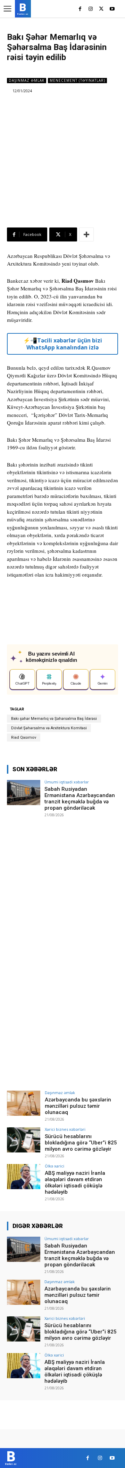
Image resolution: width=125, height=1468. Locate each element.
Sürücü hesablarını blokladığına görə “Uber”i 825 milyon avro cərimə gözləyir (81, 1142)
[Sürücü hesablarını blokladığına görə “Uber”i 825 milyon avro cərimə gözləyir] (23, 1139)
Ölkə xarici (54, 1166)
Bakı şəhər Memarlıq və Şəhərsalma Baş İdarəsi (54, 718)
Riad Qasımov (23, 737)
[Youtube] (112, 9)
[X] (101, 9)
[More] (86, 234)
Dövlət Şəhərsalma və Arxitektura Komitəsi (49, 728)
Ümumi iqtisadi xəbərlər (66, 782)
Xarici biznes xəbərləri (65, 1129)
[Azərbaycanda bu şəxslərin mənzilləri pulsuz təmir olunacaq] (23, 1103)
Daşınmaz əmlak (26, 80)
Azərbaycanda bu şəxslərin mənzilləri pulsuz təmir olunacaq (78, 1106)
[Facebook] (80, 9)
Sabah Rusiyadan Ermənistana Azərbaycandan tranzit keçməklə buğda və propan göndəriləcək (79, 798)
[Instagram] (90, 9)
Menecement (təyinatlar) (77, 80)
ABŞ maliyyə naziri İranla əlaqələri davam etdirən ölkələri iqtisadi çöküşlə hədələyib (75, 1182)
